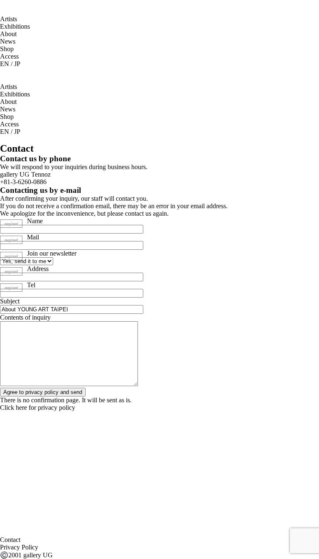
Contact (10, 539)
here (21, 407)
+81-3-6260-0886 (23, 181)
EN (4, 63)
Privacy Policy (19, 547)
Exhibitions (15, 26)
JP (17, 63)
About (8, 33)
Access (9, 56)
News (7, 41)
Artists (8, 18)
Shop (7, 48)
